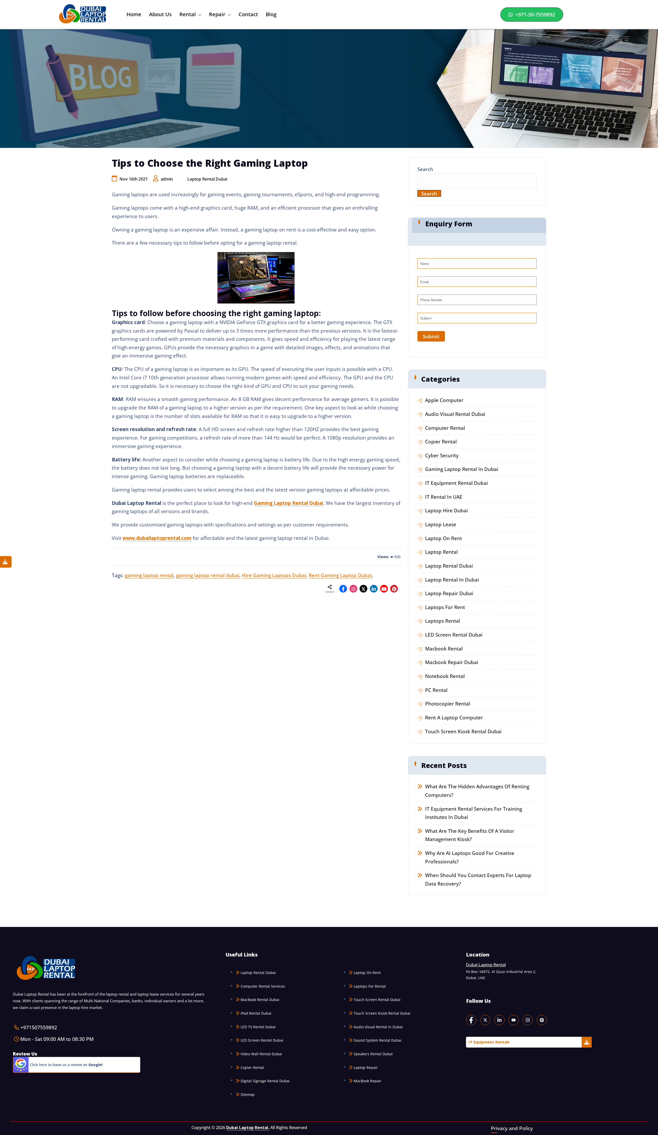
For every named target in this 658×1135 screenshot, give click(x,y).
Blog (271, 14)
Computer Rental (445, 427)
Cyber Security (442, 455)
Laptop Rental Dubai (207, 179)
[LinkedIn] (499, 1020)
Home (133, 14)
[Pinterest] (542, 1020)
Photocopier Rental (447, 703)
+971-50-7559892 (534, 14)
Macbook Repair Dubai (451, 662)
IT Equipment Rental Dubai (456, 482)
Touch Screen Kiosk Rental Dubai (463, 731)
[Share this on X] (363, 589)
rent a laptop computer (454, 717)
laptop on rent (443, 538)
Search (425, 169)
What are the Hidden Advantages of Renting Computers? (477, 790)
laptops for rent (445, 607)
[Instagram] (353, 589)
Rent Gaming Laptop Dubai (340, 575)
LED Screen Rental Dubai (453, 634)
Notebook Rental (445, 676)
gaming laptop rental (149, 575)
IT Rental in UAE (443, 496)
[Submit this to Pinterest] (394, 589)
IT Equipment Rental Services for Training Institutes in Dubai (473, 813)
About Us (160, 14)
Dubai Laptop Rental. (247, 1127)
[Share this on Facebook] (343, 589)
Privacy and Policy (512, 1127)
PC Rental (436, 689)
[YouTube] (513, 1020)
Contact (248, 14)
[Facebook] (471, 1020)
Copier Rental (441, 441)
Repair (217, 14)
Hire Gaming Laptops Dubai (274, 575)
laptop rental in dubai (452, 579)
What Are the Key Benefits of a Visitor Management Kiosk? (469, 835)
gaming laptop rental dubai (207, 575)
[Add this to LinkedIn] (374, 589)
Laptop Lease (440, 524)
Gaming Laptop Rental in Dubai (461, 469)
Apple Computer (444, 400)
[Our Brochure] (6, 562)
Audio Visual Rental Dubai (455, 413)
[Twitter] (485, 1020)
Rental (187, 14)
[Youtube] (384, 589)
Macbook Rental (444, 648)
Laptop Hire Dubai (446, 510)
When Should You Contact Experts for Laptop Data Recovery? (478, 879)
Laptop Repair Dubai (449, 593)
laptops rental (442, 620)
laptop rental (441, 551)
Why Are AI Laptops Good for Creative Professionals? (469, 857)
